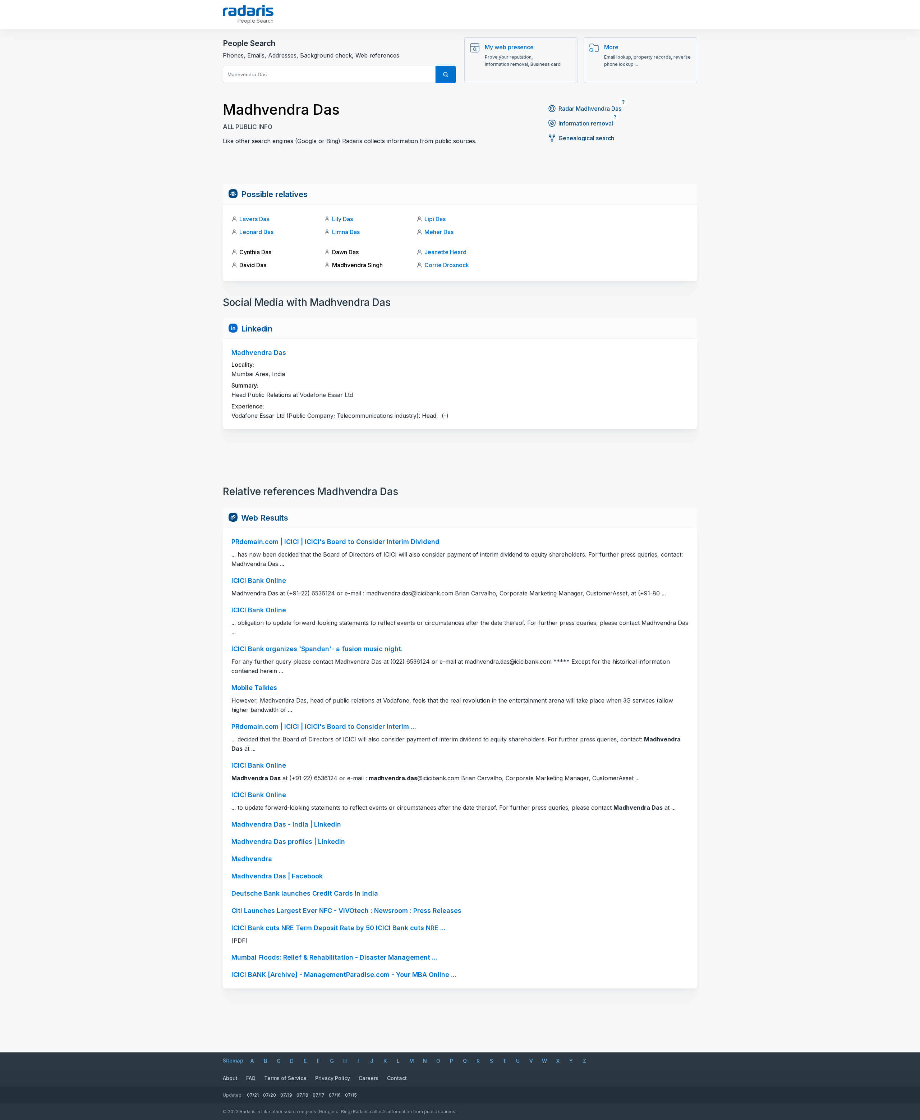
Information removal (585, 123)
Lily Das (342, 219)
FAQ (251, 1078)
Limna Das (346, 232)
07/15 (351, 1095)
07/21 (253, 1095)
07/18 (302, 1095)
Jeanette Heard (445, 252)
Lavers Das (254, 219)
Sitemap (233, 1060)
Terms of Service (285, 1078)
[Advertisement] (460, 168)
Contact (397, 1078)
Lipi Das (435, 219)
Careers (368, 1078)
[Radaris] (248, 10)
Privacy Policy (332, 1078)
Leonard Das (256, 232)
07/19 (286, 1095)
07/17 (319, 1095)
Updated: (233, 1095)
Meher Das (439, 232)
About (230, 1078)
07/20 (269, 1095)
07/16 (335, 1095)
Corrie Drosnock (446, 265)
